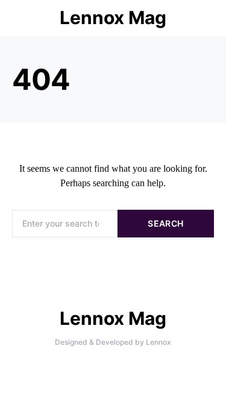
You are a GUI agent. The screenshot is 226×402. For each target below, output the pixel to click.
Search (165, 223)
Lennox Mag (113, 17)
